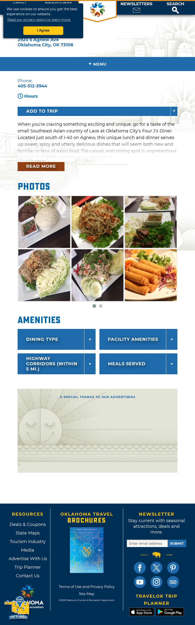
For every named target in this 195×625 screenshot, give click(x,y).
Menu (97, 64)
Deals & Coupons (28, 524)
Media (27, 550)
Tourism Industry (28, 541)
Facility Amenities (133, 339)
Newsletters (136, 4)
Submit (177, 543)
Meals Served (127, 363)
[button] (175, 8)
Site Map (86, 593)
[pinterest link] (173, 568)
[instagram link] (156, 582)
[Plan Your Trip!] (17, 608)
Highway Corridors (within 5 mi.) (52, 364)
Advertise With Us (28, 558)
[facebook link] (140, 568)
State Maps (28, 533)
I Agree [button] (43, 30)
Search (175, 4)
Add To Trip (42, 111)
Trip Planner (28, 567)
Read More (41, 166)
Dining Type (42, 339)
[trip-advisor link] (173, 582)
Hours (31, 96)
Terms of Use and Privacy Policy (87, 586)
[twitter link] (156, 568)
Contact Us (27, 575)
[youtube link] (140, 582)
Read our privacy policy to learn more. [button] (39, 20)
